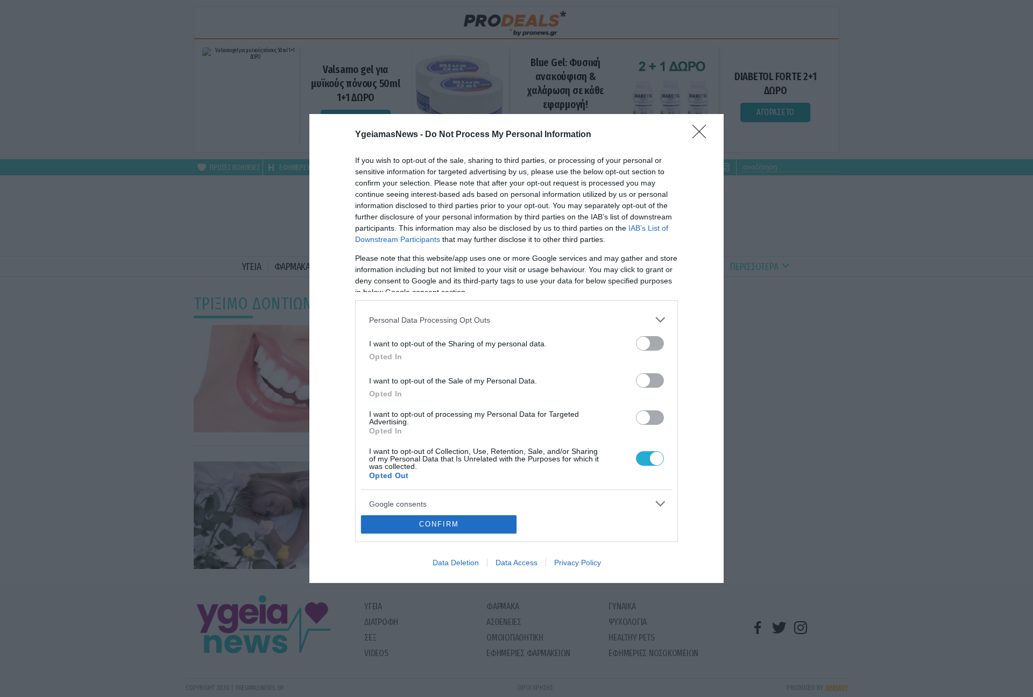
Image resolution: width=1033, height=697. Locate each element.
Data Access (516, 562)
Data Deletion (456, 562)
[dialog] (516, 348)
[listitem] (516, 319)
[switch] (650, 343)
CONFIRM (439, 524)
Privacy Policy (577, 562)
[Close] (702, 135)
